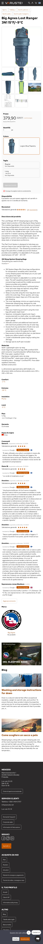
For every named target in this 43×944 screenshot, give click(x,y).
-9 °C (4, 407)
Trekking (13, 10)
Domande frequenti (9, 817)
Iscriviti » (6, 846)
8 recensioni (32, 210)
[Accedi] (32, 3)
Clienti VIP (6, 897)
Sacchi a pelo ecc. (24, 10)
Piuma (4, 399)
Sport (4, 10)
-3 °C (3, 382)
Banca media (7, 925)
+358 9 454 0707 (14, 802)
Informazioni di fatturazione (11, 827)
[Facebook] (3, 838)
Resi (4, 860)
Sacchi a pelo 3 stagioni (21, 14)
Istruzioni (6, 870)
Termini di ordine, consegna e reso (13, 880)
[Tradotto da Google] (8, 450)
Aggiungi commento (9, 601)
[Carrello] (36, 3)
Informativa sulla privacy (10, 902)
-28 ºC (4, 390)
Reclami (5, 865)
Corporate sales (8, 822)
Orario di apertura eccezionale (12, 791)
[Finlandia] (39, 3)
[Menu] (3, 3)
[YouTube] (12, 838)
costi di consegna (28, 118)
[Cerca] (29, 3)
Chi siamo (6, 930)
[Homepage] (14, 3)
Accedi (5, 892)
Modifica (15, 939)
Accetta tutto (25, 939)
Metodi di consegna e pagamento (13, 875)
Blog (4, 914)
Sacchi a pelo (6, 14)
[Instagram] (8, 838)
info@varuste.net (8, 805)
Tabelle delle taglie (8, 919)
